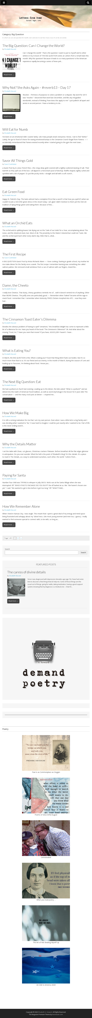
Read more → (9, 75)
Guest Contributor (10, 164)
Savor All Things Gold (17, 160)
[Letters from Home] (46, 16)
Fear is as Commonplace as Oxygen (46, 772)
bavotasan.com (57, 1014)
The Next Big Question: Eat (21, 382)
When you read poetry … (46, 900)
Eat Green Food (13, 192)
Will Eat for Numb (15, 129)
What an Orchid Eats (17, 223)
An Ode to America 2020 (46, 985)
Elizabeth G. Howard (45, 1012)
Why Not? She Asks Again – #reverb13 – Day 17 (36, 87)
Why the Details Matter (19, 444)
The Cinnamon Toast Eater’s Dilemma (29, 319)
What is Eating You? (16, 350)
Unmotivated (46, 857)
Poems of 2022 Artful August (46, 815)
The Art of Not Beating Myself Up (46, 942)
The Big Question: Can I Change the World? (33, 46)
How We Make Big (15, 413)
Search (7, 549)
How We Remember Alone (21, 506)
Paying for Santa (14, 475)
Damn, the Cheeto (15, 285)
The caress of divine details (26, 572)
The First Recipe (14, 254)
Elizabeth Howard (10, 49)
